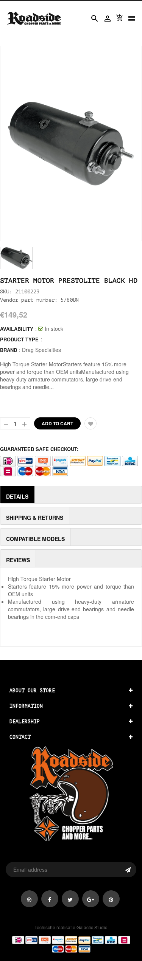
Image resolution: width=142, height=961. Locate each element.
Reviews (18, 560)
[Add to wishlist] (90, 423)
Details (17, 496)
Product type (19, 339)
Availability (16, 328)
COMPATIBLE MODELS (35, 538)
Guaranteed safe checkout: (39, 449)
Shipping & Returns (34, 517)
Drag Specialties (41, 349)
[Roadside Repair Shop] (71, 944)
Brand (8, 349)
